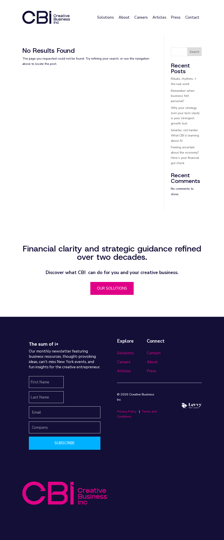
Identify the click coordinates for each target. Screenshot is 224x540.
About (124, 17)
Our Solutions (112, 288)
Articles (159, 17)
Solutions (105, 17)
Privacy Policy (126, 411)
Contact (192, 17)
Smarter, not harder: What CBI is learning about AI (185, 135)
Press (175, 17)
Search (194, 52)
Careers (141, 17)
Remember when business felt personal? (182, 96)
